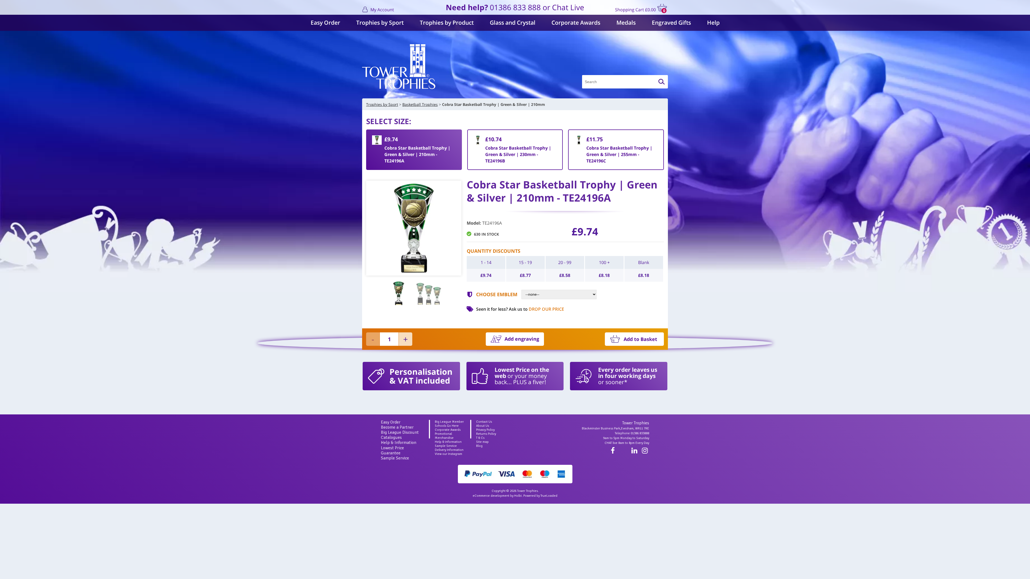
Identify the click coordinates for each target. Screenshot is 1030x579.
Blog (479, 446)
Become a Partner (397, 427)
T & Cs (480, 438)
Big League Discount (400, 432)
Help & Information (398, 442)
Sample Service (395, 458)
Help (713, 22)
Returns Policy (486, 434)
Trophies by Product (447, 22)
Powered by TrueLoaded (540, 496)
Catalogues (391, 437)
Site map (482, 442)
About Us (482, 426)
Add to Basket (640, 339)
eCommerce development (491, 496)
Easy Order (325, 22)
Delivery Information (449, 450)
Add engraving (522, 339)
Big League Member (449, 422)
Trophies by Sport (380, 22)
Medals (626, 22)
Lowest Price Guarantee (392, 450)
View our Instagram (448, 454)
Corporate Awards (575, 22)
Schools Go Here (447, 426)
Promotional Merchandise (444, 436)
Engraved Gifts (671, 22)
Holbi (518, 496)
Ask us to (536, 309)
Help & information (448, 442)
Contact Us (484, 422)
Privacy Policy (485, 430)
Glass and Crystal (512, 22)
